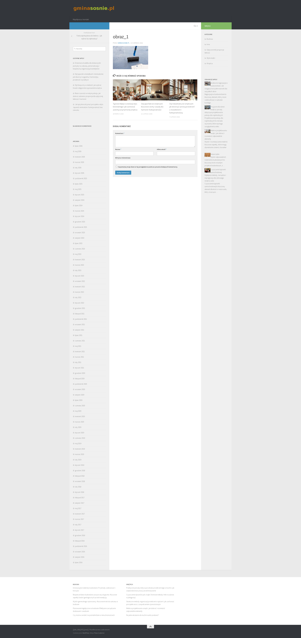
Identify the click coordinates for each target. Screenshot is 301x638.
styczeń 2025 (79, 195)
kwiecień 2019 (80, 449)
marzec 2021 (79, 357)
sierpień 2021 (79, 330)
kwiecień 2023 (80, 259)
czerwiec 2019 (80, 438)
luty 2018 (78, 487)
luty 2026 (78, 167)
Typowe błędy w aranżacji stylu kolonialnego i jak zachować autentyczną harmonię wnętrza (125, 106)
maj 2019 (78, 443)
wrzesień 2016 (80, 552)
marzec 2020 (79, 422)
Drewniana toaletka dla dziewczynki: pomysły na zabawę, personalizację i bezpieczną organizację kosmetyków (87, 66)
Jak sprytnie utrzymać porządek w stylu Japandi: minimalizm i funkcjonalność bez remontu (88, 107)
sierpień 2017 (79, 503)
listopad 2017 (79, 497)
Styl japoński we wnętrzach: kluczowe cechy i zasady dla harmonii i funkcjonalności (152, 106)
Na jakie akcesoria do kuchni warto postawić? (142, 615)
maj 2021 (78, 346)
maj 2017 (78, 508)
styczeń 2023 (79, 276)
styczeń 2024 (79, 216)
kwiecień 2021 (80, 351)
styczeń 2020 (79, 433)
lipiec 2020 (78, 400)
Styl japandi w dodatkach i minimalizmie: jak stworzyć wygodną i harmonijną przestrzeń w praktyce (88, 77)
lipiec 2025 (78, 184)
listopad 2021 (79, 314)
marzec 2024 (79, 211)
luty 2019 (78, 460)
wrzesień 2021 (80, 324)
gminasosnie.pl (123, 43)
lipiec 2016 (78, 562)
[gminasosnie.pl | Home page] (94, 8)
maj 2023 (78, 254)
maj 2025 (78, 189)
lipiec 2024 (78, 205)
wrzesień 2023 (80, 232)
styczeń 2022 (79, 303)
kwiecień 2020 (80, 416)
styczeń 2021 (79, 368)
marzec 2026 (79, 162)
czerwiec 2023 (80, 249)
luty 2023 (78, 270)
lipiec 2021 (78, 335)
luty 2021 (78, 362)
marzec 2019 (79, 454)
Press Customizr (99, 633)
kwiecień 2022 (80, 286)
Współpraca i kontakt (81, 19)
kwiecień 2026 (80, 157)
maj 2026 (78, 151)
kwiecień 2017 (80, 514)
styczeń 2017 (79, 530)
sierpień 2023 (79, 238)
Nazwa (118, 149)
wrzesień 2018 (80, 481)
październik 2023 (81, 227)
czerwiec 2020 (80, 405)
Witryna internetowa (122, 158)
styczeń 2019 (79, 465)
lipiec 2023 (78, 243)
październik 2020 (81, 384)
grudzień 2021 (80, 308)
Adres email (161, 149)
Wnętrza (210, 63)
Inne (208, 44)
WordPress (86, 633)
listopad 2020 (79, 378)
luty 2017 (78, 524)
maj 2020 (78, 411)
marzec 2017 (79, 519)
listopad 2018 (79, 476)
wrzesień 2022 (80, 281)
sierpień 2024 (79, 200)
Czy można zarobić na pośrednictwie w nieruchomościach (94, 615)
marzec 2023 (79, 265)
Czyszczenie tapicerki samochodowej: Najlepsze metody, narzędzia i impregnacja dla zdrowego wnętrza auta (215, 175)
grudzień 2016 (80, 535)
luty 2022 (78, 297)
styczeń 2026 (79, 173)
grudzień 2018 (80, 470)
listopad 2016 (79, 541)
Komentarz (119, 133)
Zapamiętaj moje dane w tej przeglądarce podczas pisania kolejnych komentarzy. (148, 167)
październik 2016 (81, 546)
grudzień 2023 (80, 222)
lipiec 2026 (78, 146)
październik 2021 (81, 319)
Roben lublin (214, 154)
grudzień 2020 (80, 373)
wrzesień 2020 (80, 389)
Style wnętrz (211, 58)
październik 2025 (81, 178)
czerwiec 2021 (80, 341)
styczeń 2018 (79, 492)
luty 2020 (78, 427)
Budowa (210, 39)
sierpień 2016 (79, 557)
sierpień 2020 (79, 395)
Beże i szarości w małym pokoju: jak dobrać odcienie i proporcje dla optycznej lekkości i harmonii (88, 96)
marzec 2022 (79, 292)
